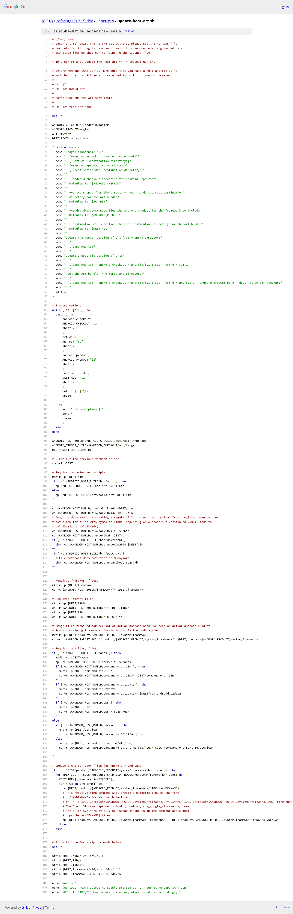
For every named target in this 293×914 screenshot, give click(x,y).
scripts (107, 20)
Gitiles (26, 907)
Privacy (37, 907)
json (285, 907)
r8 (43, 20)
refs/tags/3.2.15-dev (74, 20)
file (129, 31)
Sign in (284, 7)
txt (275, 907)
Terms (49, 907)
